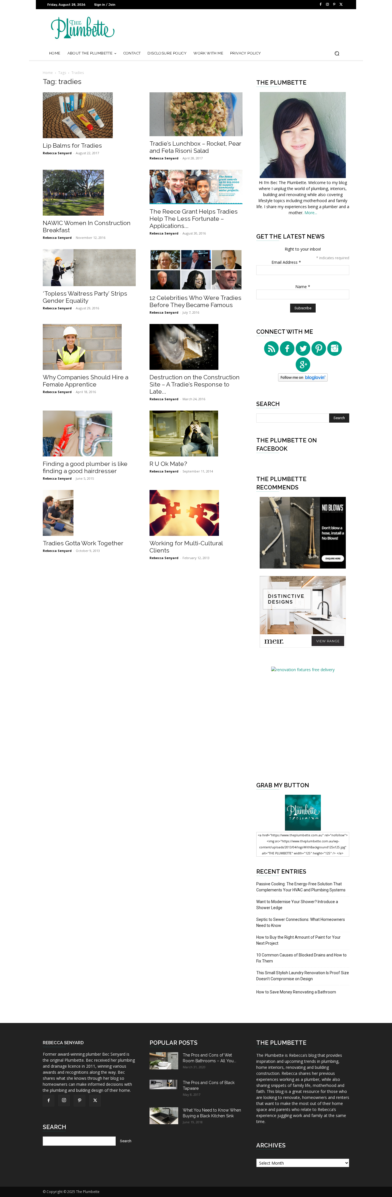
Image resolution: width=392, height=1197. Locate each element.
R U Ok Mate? (168, 463)
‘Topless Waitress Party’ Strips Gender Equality (85, 297)
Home (48, 72)
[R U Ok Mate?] (196, 433)
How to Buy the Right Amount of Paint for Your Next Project (298, 940)
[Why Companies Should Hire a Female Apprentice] (89, 347)
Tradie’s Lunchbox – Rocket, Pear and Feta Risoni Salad (195, 147)
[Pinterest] (334, 4)
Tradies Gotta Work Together (83, 543)
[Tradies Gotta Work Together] (89, 513)
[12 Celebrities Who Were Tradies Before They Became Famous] (196, 269)
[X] (341, 4)
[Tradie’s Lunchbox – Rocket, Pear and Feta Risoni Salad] (196, 114)
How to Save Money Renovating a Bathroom (296, 992)
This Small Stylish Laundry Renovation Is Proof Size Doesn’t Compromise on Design (302, 976)
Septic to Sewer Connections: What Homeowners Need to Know (300, 922)
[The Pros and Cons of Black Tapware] (164, 1084)
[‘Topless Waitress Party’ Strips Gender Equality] (89, 267)
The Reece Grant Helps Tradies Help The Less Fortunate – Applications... (194, 218)
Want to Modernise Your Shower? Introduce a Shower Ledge (297, 904)
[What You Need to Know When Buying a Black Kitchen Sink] (164, 1115)
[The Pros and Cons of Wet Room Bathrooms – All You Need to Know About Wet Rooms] (164, 1060)
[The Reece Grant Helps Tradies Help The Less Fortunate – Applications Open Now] (196, 187)
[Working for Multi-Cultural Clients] (196, 513)
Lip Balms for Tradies (72, 145)
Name (302, 286)
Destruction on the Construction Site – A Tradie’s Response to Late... (195, 384)
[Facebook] (320, 4)
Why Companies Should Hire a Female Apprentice (85, 381)
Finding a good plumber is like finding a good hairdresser (85, 467)
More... (310, 212)
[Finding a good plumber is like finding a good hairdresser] (89, 433)
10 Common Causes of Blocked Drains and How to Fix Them (301, 958)
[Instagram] (327, 4)
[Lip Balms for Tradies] (89, 115)
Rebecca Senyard (57, 153)
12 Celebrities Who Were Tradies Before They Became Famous (195, 301)
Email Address (286, 262)
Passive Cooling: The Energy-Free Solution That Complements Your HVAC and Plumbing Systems (301, 887)
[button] (337, 53)
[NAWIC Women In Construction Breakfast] (89, 193)
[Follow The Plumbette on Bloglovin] (303, 380)
